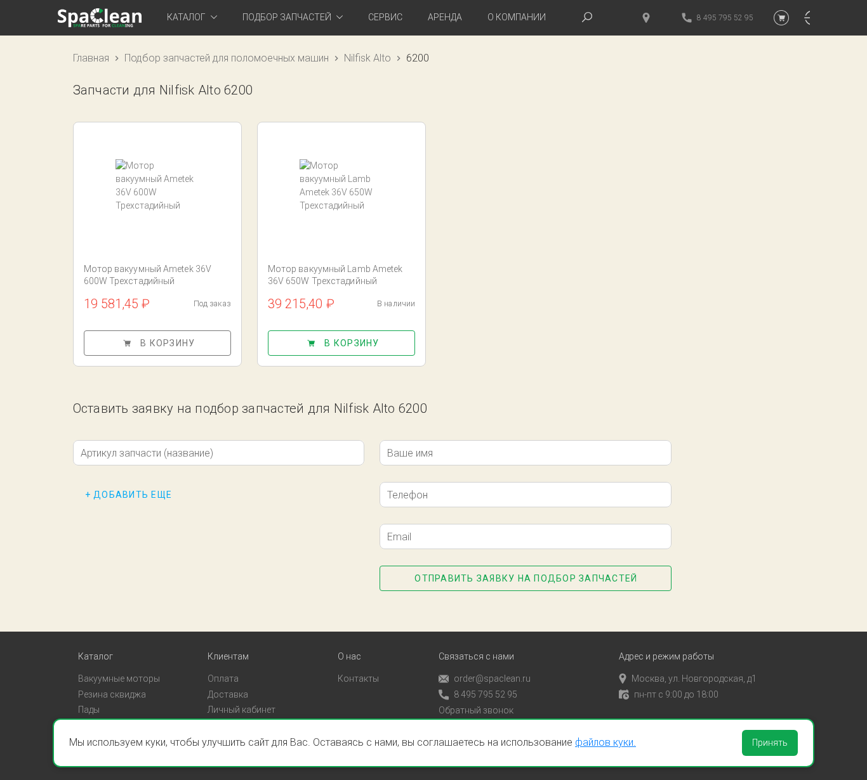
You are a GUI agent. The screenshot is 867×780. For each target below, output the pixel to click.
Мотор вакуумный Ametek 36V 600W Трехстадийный (148, 275)
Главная (91, 58)
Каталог (95, 656)
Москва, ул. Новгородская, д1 (694, 678)
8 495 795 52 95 (485, 694)
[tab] (192, 18)
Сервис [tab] (385, 17)
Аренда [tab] (445, 17)
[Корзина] (781, 18)
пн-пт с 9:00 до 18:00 (676, 694)
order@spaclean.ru (492, 678)
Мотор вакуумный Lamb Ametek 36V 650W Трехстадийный (335, 275)
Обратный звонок (476, 710)
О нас (349, 656)
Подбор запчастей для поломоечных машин (226, 58)
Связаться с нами (476, 656)
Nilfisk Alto (367, 58)
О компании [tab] (516, 17)
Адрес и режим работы (666, 656)
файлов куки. (605, 742)
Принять (770, 743)
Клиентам (228, 656)
